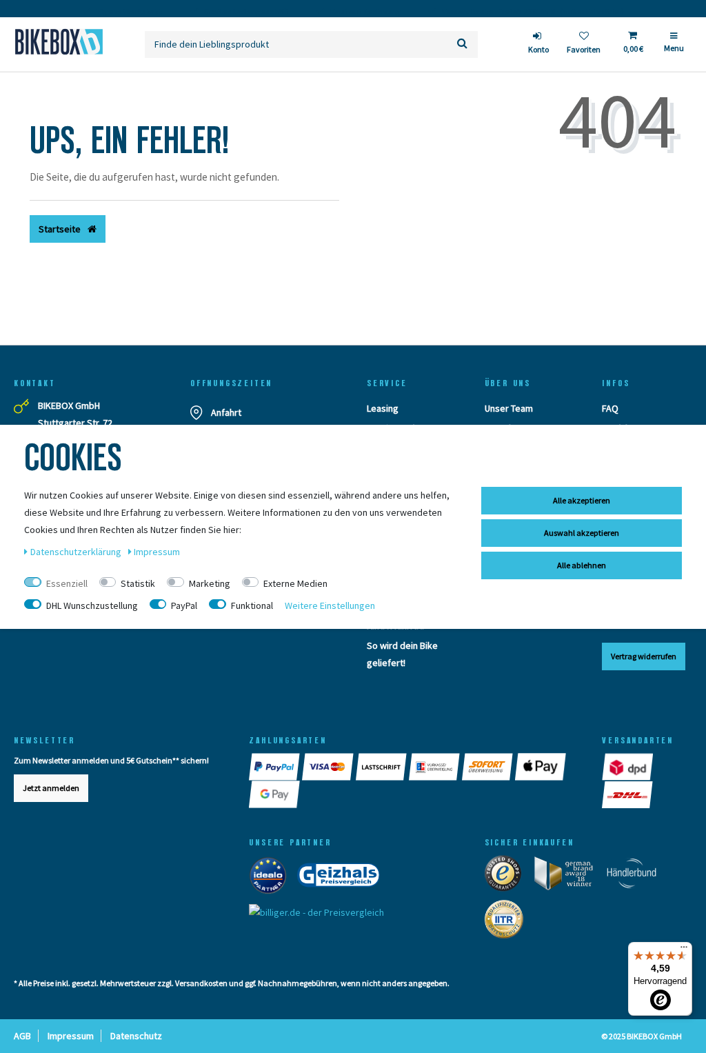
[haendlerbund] (636, 876)
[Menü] (684, 950)
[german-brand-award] (568, 876)
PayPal (184, 605)
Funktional (252, 605)
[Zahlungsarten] (275, 767)
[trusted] (507, 876)
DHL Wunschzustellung (92, 605)
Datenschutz (136, 1036)
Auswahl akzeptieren (581, 533)
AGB (22, 1036)
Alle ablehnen (581, 565)
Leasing (383, 408)
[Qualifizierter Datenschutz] (508, 922)
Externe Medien (295, 583)
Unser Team (509, 408)
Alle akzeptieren (581, 500)
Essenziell (67, 583)
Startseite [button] (61, 229)
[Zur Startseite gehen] (58, 41)
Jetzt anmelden (51, 788)
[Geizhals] (342, 878)
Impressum (71, 1036)
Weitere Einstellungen (330, 605)
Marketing (209, 583)
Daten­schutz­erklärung (76, 551)
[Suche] (462, 44)
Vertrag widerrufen (643, 656)
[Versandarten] (628, 767)
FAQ (610, 408)
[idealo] (272, 878)
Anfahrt (226, 412)
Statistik (138, 583)
